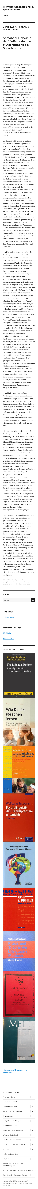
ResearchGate (8, 638)
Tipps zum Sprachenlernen (13, 1130)
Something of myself (11, 1092)
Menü (6, 15)
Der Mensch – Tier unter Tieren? (15, 1175)
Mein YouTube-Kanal (11, 1154)
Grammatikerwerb (13, 582)
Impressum (9, 617)
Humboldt (22, 582)
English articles (9, 1097)
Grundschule (8, 1116)
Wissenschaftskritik (10, 1135)
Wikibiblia (7, 633)
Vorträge (6, 1149)
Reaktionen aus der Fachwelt (14, 1145)
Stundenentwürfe (10, 1126)
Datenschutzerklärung (10, 1183)
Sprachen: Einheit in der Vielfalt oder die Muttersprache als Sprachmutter (17, 43)
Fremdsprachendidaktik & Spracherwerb (18, 8)
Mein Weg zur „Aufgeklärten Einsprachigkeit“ (14, 1165)
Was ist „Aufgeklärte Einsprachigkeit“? (18, 1170)
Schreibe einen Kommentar (21, 584)
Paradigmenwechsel (18, 580)
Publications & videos (11, 1102)
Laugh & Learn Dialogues (12, 1121)
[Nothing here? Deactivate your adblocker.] (15, 1071)
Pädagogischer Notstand (12, 1111)
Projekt (6, 1159)
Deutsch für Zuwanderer (12, 1140)
